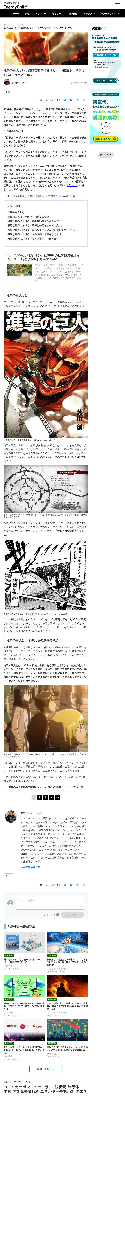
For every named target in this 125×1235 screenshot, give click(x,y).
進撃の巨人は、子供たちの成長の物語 (28, 216)
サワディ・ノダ (19, 82)
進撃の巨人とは (16, 212)
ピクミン (72, 185)
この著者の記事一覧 (30, 867)
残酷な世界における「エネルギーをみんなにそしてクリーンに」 (43, 229)
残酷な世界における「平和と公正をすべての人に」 (36, 225)
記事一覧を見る (45, 1069)
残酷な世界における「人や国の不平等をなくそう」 (36, 234)
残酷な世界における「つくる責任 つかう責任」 (34, 238)
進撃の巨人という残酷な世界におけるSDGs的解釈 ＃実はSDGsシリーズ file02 (40, 28)
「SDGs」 (20, 25)
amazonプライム (67, 196)
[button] (8, 92)
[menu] (117, 5)
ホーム (7, 25)
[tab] (16, 13)
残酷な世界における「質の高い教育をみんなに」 (34, 221)
